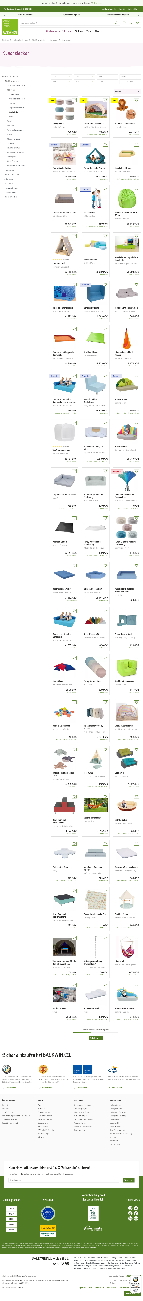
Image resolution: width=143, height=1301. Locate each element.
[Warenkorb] (137, 22)
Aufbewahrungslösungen (15, 152)
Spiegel (9, 134)
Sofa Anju (119, 773)
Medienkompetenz (10, 197)
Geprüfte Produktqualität (25, 15)
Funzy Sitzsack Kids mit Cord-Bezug (125, 543)
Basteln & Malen (10, 192)
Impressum (82, 1288)
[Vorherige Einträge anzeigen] (4, 14)
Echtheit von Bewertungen (83, 1126)
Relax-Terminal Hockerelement (59, 915)
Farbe (123, 77)
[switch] (135, 1290)
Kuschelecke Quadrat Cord (64, 212)
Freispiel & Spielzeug (11, 175)
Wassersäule (89, 212)
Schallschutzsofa (91, 308)
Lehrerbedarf (113, 1141)
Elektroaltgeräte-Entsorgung (83, 1119)
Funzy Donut (58, 123)
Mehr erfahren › (97, 3)
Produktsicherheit (80, 1123)
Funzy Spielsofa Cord (62, 168)
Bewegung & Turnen (11, 188)
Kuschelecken (14, 112)
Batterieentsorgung (80, 1116)
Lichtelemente (14, 94)
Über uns (5, 1109)
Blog (39, 1105)
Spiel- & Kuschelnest (93, 589)
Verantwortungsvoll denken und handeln (16, 1116)
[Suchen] (117, 23)
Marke (55, 82)
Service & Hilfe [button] (132, 9)
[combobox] (67, 23)
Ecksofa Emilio (90, 259)
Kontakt (5, 1105)
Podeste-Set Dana (60, 867)
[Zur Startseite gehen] (10, 27)
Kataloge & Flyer (43, 1134)
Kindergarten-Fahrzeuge (117, 1116)
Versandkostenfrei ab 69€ (118, 15)
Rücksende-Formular (45, 1116)
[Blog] (130, 1218)
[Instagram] (130, 1208)
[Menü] (139, 1276)
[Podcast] (136, 1218)
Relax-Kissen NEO (92, 634)
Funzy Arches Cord (123, 634)
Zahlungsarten (43, 1123)
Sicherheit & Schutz (13, 148)
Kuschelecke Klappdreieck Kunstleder (126, 258)
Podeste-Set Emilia (92, 1008)
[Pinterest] (136, 1213)
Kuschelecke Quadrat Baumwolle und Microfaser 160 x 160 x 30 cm (64, 400)
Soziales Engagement (9, 1119)
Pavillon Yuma (121, 914)
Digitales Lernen (115, 1144)
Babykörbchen (121, 820)
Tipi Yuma (88, 773)
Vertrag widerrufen (132, 1293)
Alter (77, 77)
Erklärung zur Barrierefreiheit (130, 1288)
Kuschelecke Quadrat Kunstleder (62, 635)
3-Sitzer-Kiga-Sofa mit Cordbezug (94, 496)
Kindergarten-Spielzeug (117, 1112)
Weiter (126, 1180)
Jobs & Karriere (7, 1112)
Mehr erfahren (11, 1088)
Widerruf (41, 1137)
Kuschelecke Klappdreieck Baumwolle (64, 353)
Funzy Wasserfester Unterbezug (92, 543)
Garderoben (11, 126)
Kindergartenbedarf (116, 1105)
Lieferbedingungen (80, 1109)
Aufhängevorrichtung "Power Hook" (93, 962)
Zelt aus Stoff (59, 263)
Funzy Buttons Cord (92, 681)
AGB (90, 1288)
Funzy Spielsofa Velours (94, 168)
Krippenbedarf (9, 170)
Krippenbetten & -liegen (17, 99)
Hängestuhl (120, 961)
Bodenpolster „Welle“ (62, 589)
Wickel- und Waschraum (15, 130)
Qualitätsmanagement (10, 1123)
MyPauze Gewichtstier (125, 123)
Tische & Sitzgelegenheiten (16, 85)
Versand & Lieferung (45, 1119)
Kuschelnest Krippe (123, 168)
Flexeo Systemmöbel (117, 1130)
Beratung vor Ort (44, 1112)
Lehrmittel (112, 1137)
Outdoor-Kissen (59, 1008)
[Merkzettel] (124, 22)
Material (101, 77)
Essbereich (10, 143)
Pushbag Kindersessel (125, 681)
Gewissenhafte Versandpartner (71, 15)
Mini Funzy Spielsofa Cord (126, 308)
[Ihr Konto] (130, 22)
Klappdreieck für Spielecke (64, 494)
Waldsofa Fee (121, 399)
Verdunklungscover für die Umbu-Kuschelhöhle (64, 962)
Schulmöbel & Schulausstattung (120, 1134)
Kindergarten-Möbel (116, 1109)
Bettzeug (12, 103)
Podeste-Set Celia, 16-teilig (93, 448)
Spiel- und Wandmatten (63, 308)
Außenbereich (9, 179)
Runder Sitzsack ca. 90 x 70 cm (126, 214)
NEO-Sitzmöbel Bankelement (90, 400)
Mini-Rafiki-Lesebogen (94, 123)
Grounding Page (79, 1130)
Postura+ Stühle (115, 1126)
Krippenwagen (114, 1119)
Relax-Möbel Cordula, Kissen (93, 727)
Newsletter (41, 1109)
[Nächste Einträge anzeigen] (139, 14)
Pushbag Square (60, 541)
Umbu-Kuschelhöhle (124, 725)
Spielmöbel (10, 117)
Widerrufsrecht (111, 1288)
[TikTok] (130, 1213)
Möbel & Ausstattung (11, 81)
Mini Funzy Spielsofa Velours (93, 868)
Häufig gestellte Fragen (82, 1112)
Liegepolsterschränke (16, 108)
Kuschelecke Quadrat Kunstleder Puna (124, 590)
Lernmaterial (8, 183)
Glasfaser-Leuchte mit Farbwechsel (125, 496)
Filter (132, 82)
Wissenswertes (43, 1126)
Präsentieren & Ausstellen (16, 166)
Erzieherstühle (114, 1123)
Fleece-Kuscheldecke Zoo (95, 914)
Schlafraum (11, 90)
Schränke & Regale (13, 139)
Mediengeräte (11, 157)
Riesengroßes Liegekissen (126, 867)
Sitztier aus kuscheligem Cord (63, 774)
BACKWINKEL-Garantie (46, 1130)
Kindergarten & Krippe (10, 77)
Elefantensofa (121, 446)
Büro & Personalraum (14, 161)
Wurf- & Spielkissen (61, 725)
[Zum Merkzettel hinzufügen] (74, 100)
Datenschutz (99, 1288)
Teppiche (10, 121)
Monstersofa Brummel (125, 1008)
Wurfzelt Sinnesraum (62, 450)
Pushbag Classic (91, 352)
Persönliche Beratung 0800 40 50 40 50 (19, 9)
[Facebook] (136, 1208)
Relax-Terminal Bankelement (59, 821)
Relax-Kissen (58, 681)
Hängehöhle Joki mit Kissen (124, 353)
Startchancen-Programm (82, 1105)
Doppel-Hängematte (92, 817)
